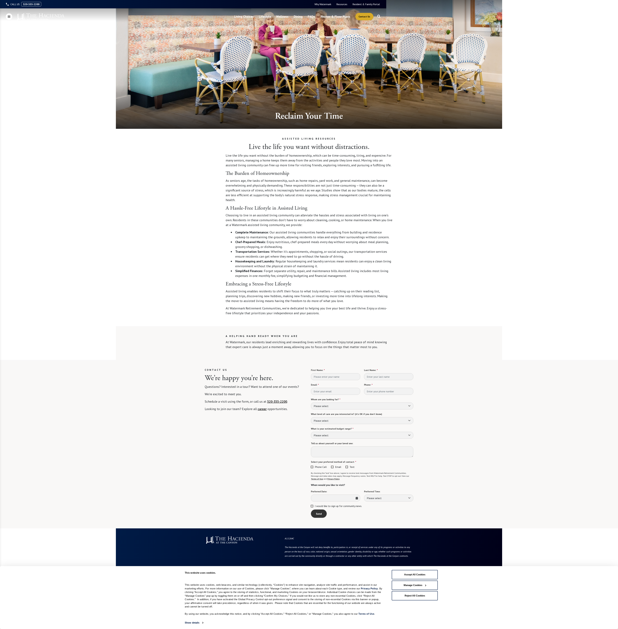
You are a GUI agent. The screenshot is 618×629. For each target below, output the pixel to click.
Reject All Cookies (415, 595)
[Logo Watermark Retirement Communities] (40, 17)
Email (338, 466)
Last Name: (371, 370)
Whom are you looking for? (325, 399)
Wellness (282, 16)
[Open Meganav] (9, 16)
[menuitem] (323, 4)
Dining (298, 16)
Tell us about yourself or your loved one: (332, 443)
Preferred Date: (319, 491)
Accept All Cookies (414, 574)
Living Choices (244, 16)
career (262, 409)
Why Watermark (322, 4)
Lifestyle (265, 16)
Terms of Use (317, 479)
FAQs (311, 16)
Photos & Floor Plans (335, 16)
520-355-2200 (31, 4)
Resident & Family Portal (366, 4)
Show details (192, 622)
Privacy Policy (333, 479)
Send (319, 513)
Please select (321, 406)
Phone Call (321, 466)
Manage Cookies (413, 585)
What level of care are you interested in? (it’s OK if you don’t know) (346, 414)
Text (352, 466)
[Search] (378, 16)
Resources (341, 4)
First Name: (318, 370)
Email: (315, 384)
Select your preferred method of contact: (333, 461)
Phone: (368, 384)
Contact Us (364, 16)
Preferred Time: (372, 491)
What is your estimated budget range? (332, 428)
